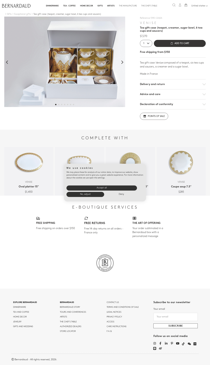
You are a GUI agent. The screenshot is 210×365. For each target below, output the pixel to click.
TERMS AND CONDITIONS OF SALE (123, 307)
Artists (111, 6)
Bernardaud (67, 302)
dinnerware (19, 307)
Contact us (113, 302)
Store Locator (68, 331)
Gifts (100, 6)
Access (110, 322)
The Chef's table (149, 6)
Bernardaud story (70, 307)
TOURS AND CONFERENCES (73, 312)
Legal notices (114, 312)
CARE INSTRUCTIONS (116, 327)
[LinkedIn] (166, 343)
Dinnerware (52, 6)
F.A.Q (109, 331)
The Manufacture (128, 6)
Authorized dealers (70, 327)
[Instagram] (155, 343)
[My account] (180, 5)
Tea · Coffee (69, 6)
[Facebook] (160, 343)
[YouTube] (177, 343)
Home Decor (86, 6)
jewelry (17, 322)
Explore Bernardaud (25, 302)
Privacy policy (114, 317)
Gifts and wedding (23, 327)
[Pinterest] (172, 343)
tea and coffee (21, 312)
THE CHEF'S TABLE (68, 322)
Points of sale (156, 116)
